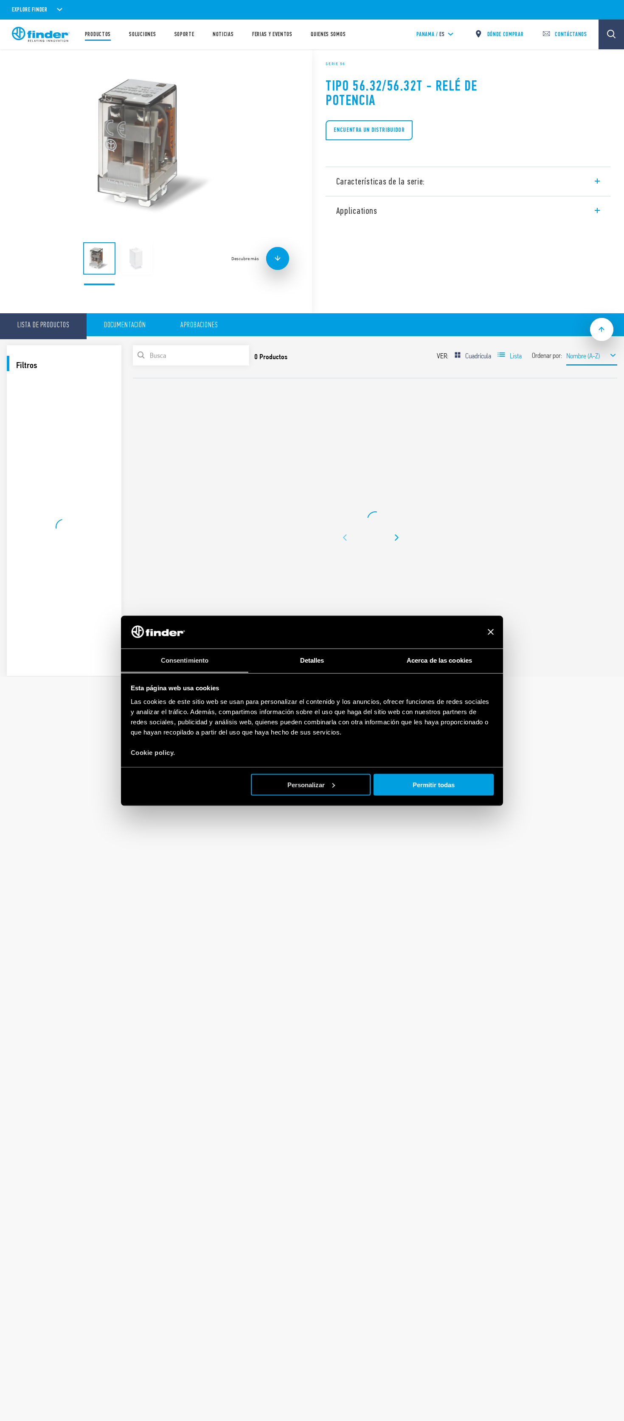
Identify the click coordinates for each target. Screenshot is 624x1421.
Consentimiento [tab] (184, 660)
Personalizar (306, 784)
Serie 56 (335, 63)
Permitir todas (434, 784)
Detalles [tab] (312, 660)
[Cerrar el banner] (491, 632)
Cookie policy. (153, 752)
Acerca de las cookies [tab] (439, 660)
